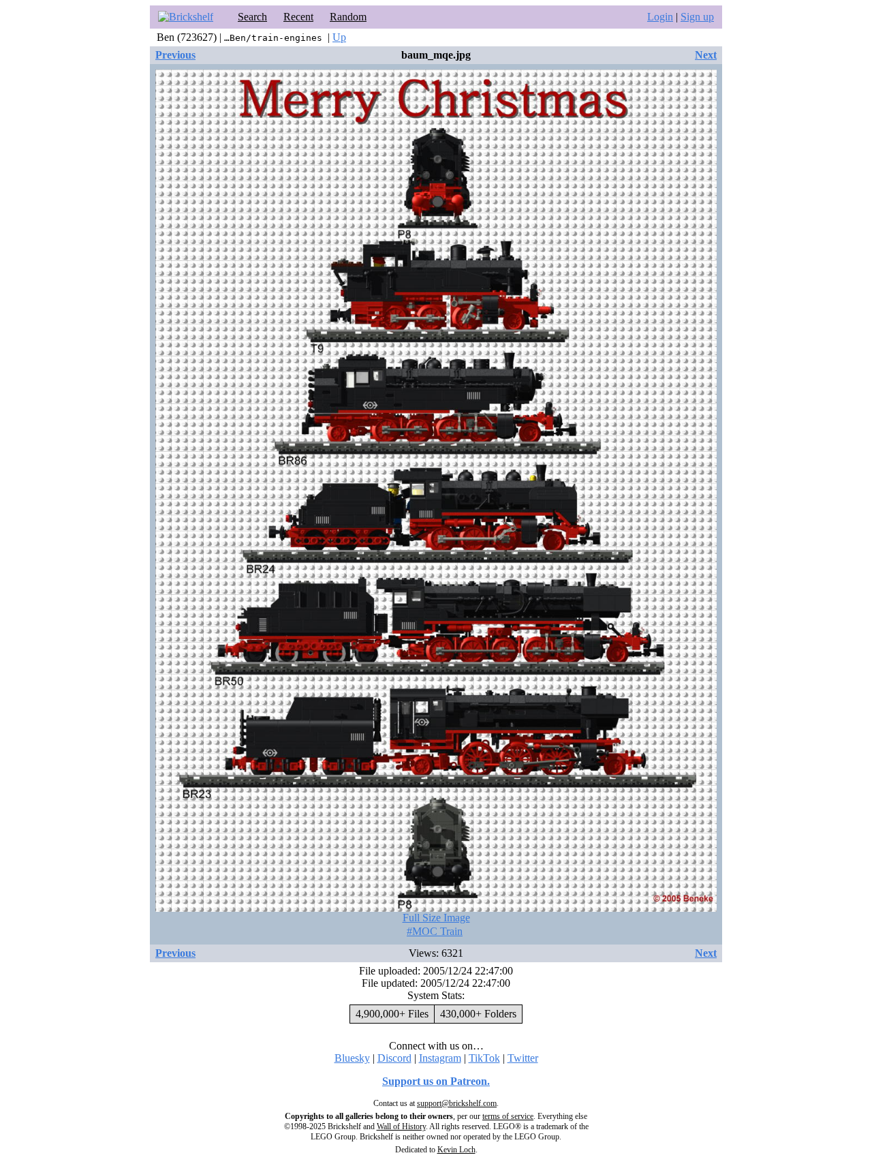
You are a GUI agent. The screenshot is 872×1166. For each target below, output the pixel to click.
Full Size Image (436, 917)
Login (660, 16)
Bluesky (352, 1058)
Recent (298, 16)
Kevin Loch (456, 1149)
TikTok (484, 1058)
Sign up (697, 16)
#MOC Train (435, 931)
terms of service (507, 1116)
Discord (394, 1058)
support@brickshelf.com (457, 1103)
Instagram (440, 1058)
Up (339, 37)
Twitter (523, 1058)
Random (348, 16)
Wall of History (401, 1126)
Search (252, 16)
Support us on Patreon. (436, 1081)
